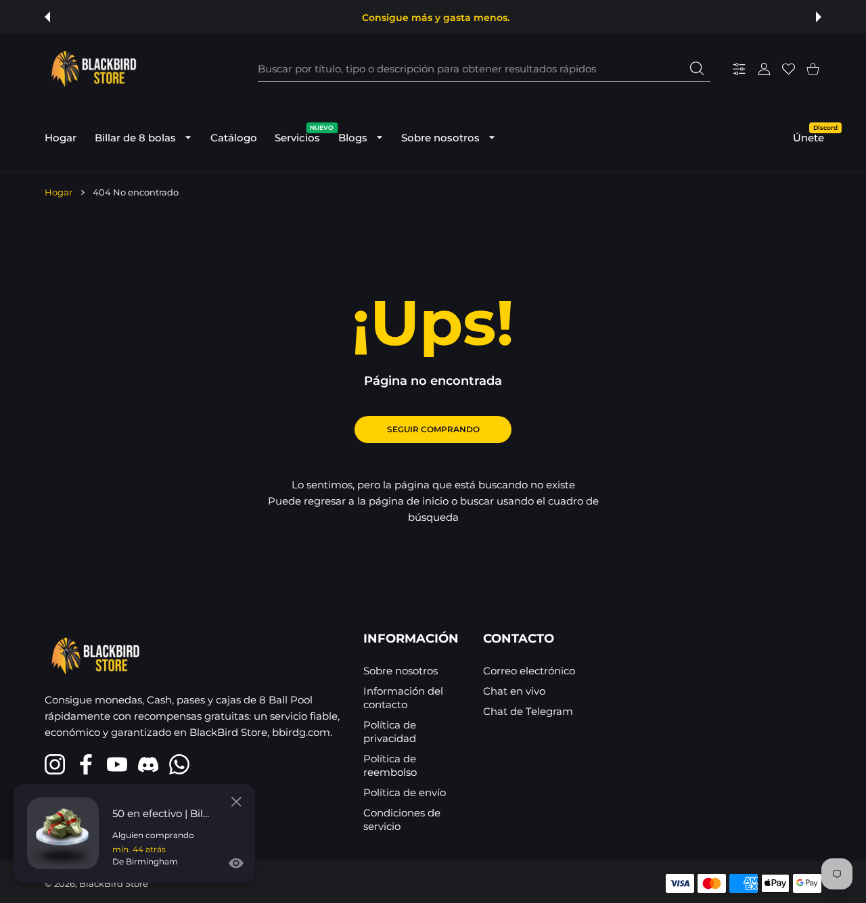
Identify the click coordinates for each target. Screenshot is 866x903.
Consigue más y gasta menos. (435, 17)
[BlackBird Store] (92, 69)
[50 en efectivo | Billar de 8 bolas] (63, 833)
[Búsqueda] (696, 68)
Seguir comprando (433, 429)
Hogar (58, 192)
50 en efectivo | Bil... (160, 813)
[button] (47, 16)
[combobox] (484, 69)
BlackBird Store (113, 883)
